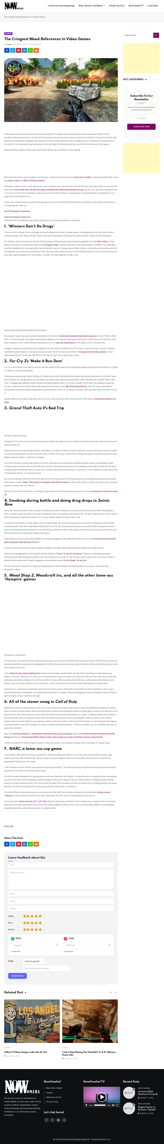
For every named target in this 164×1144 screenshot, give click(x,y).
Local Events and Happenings (61, 6)
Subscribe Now (141, 127)
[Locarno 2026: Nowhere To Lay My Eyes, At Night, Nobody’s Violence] (129, 1093)
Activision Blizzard (21, 734)
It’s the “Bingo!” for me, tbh (75, 560)
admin (9, 44)
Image (10, 961)
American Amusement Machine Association (78, 336)
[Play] (86, 1105)
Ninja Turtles (102, 241)
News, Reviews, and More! (91, 6)
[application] (101, 1097)
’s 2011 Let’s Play (32, 801)
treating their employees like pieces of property (52, 734)
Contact (49, 1093)
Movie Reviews (144, 1088)
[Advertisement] (141, 58)
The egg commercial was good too (92, 352)
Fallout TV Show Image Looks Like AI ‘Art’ (25, 1052)
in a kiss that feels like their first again (30, 190)
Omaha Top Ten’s (117, 6)
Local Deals (153, 6)
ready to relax (13, 180)
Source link (8, 826)
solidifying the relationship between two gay (65, 190)
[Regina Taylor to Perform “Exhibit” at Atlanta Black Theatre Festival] (129, 1108)
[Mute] (113, 1105)
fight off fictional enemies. (34, 180)
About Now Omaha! (54, 1088)
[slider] (99, 1105)
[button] (111, 992)
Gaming (7, 1048)
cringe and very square (24, 673)
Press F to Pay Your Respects (69, 554)
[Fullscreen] (117, 1105)
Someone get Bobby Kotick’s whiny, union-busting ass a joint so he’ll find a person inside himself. (62, 737)
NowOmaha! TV (136, 6)
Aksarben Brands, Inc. (101, 1139)
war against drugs (50, 245)
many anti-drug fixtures (65, 343)
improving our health (82, 177)
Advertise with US (53, 1097)
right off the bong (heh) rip (76, 386)
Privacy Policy (52, 1102)
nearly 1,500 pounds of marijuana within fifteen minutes (46, 482)
